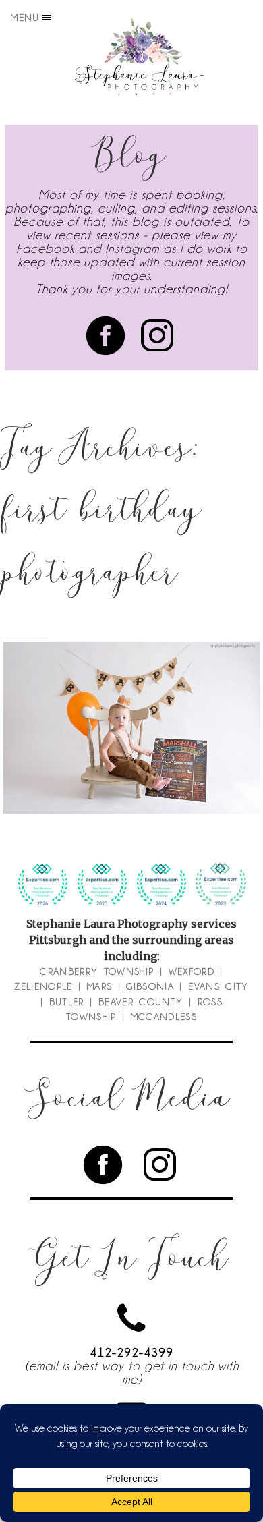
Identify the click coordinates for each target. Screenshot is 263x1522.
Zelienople (43, 986)
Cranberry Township (97, 971)
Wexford (191, 971)
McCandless (164, 1016)
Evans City (218, 986)
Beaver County (140, 1002)
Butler (66, 1002)
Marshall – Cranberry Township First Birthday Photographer (130, 693)
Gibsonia (150, 986)
